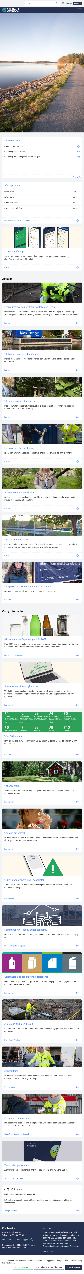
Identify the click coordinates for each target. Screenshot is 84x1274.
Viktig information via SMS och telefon (24, 880)
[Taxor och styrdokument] (42, 1151)
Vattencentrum (12, 786)
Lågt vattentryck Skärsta (13, 146)
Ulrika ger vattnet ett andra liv (19, 401)
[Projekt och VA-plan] (42, 1009)
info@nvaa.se (15, 1232)
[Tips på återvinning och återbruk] (42, 1104)
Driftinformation (12, 140)
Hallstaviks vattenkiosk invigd (19, 448)
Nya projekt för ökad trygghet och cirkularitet (27, 586)
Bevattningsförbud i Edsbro (15, 152)
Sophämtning (11, 1071)
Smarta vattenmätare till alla (19, 492)
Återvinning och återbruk (17, 1118)
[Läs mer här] (42, 672)
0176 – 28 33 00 (17, 1235)
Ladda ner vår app (14, 251)
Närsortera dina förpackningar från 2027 (25, 639)
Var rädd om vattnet (14, 833)
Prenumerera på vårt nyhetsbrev (21, 686)
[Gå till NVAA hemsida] (10, 10)
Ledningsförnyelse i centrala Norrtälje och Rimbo (30, 307)
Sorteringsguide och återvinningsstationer (26, 976)
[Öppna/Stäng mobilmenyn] (79, 10)
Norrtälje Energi (63, 1243)
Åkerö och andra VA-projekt (18, 1024)
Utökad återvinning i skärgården (21, 354)
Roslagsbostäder (50, 1246)
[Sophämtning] (42, 1057)
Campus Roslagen (70, 1246)
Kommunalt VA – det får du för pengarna (25, 929)
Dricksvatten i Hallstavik (17, 539)
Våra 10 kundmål (13, 736)
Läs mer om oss (50, 1252)
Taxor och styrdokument (17, 1165)
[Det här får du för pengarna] (42, 915)
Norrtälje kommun (51, 1241)
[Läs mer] (42, 237)
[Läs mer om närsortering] (42, 625)
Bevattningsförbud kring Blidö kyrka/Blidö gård (22, 157)
